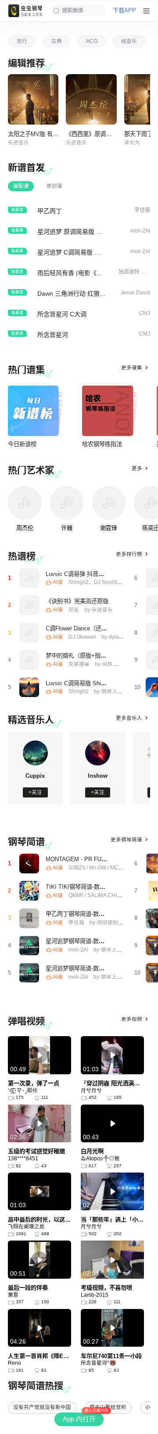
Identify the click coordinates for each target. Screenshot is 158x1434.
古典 (56, 41)
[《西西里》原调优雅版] (91, 99)
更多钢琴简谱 (126, 839)
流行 (22, 41)
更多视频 (131, 1019)
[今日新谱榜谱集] (33, 411)
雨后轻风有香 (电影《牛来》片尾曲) (86, 272)
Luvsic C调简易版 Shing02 (79, 683)
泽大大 (132, 142)
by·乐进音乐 (98, 609)
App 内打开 (79, 1419)
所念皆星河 (52, 334)
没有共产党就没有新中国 (42, 1407)
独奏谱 (17, 209)
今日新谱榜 (22, 444)
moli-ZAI (78, 949)
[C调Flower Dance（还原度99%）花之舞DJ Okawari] (29, 633)
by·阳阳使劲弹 (106, 922)
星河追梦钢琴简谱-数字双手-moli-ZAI (92, 941)
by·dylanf (112, 637)
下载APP (124, 11)
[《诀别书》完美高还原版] (29, 605)
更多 (137, 468)
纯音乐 (129, 41)
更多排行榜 (129, 554)
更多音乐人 (129, 718)
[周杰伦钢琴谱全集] (25, 503)
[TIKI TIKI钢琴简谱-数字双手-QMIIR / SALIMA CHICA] (29, 891)
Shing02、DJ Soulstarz (96, 582)
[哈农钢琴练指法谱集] (107, 411)
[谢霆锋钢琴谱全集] (109, 503)
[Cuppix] (35, 764)
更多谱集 (131, 367)
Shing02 (78, 691)
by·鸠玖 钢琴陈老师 (117, 664)
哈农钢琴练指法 (102, 444)
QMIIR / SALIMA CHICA (96, 895)
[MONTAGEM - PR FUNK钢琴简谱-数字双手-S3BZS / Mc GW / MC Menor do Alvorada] (29, 863)
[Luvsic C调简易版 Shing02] (29, 687)
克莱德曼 (79, 664)
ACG (91, 41)
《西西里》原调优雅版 (94, 134)
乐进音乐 (18, 142)
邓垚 (73, 609)
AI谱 (58, 582)
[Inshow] (98, 764)
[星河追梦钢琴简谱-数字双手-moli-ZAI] (29, 945)
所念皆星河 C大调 (61, 314)
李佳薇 (76, 922)
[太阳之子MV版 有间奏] (33, 99)
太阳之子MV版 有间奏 (36, 134)
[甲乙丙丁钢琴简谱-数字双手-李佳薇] (29, 918)
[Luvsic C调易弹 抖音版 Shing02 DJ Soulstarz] (29, 578)
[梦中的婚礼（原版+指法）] (29, 660)
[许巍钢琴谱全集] (67, 503)
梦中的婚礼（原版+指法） (79, 655)
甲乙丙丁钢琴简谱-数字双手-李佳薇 (90, 914)
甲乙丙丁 (49, 211)
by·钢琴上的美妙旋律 (119, 691)
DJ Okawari (82, 637)
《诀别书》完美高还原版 (77, 601)
